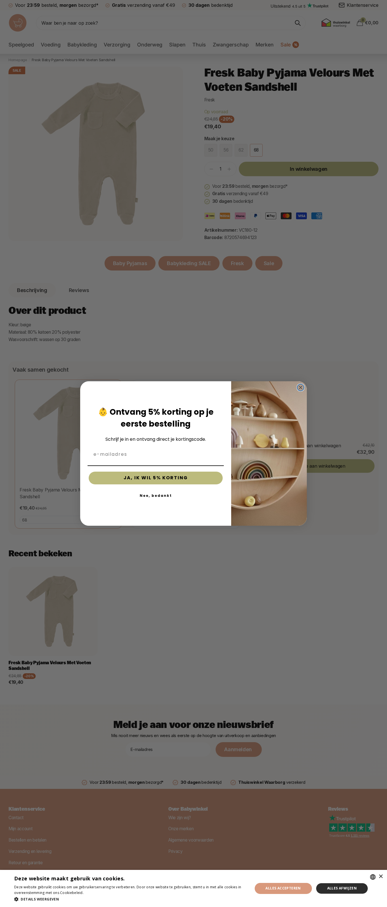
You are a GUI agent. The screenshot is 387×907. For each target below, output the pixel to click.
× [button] (381, 876)
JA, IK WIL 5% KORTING (156, 477)
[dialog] (193, 888)
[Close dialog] (300, 387)
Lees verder (94, 892)
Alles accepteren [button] (283, 888)
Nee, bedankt (156, 495)
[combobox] (373, 877)
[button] (129, 899)
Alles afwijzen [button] (342, 888)
